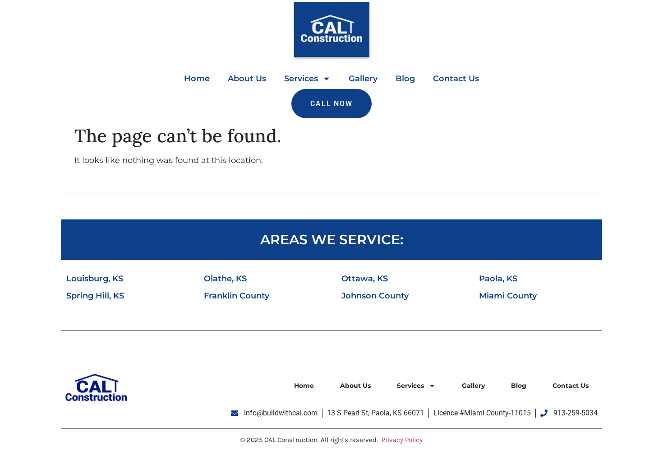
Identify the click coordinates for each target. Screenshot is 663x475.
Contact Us (456, 79)
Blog (405, 79)
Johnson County (375, 296)
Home (197, 79)
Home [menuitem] (304, 386)
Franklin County (236, 296)
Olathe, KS (225, 279)
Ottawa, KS (364, 279)
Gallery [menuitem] (473, 386)
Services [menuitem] (410, 386)
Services (301, 79)
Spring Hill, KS (95, 296)
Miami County (508, 296)
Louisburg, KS (94, 279)
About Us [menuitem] (355, 386)
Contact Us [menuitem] (570, 386)
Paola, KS (498, 279)
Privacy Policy (402, 440)
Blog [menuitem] (518, 386)
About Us (247, 79)
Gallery (363, 79)
